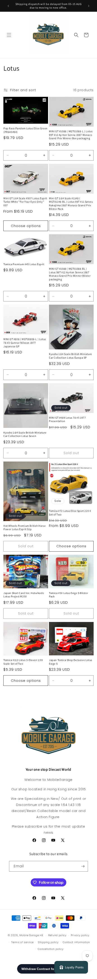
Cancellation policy (50, 949)
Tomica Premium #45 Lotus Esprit (23, 264)
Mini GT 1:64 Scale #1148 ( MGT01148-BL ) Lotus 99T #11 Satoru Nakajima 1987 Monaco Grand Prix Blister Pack (71, 204)
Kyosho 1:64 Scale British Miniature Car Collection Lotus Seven (24, 434)
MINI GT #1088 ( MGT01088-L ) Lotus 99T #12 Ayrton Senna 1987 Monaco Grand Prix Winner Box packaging (70, 135)
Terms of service (22, 942)
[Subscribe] (83, 866)
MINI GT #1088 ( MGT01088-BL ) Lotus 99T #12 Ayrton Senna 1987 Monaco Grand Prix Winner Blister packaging (69, 274)
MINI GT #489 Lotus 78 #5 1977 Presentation (67, 419)
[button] (9, 35)
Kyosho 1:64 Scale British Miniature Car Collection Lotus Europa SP (70, 355)
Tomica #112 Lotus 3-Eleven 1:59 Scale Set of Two (23, 661)
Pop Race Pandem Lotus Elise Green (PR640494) (25, 130)
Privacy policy (80, 935)
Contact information (76, 942)
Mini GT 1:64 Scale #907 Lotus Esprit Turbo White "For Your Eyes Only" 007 (25, 202)
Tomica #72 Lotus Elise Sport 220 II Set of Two (70, 512)
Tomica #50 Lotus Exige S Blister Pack (68, 594)
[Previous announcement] (8, 6)
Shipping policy (48, 942)
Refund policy (57, 935)
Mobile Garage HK (31, 935)
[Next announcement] (89, 6)
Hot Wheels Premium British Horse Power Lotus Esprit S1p (24, 527)
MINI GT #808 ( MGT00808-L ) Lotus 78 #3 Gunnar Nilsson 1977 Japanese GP (24, 342)
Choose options (26, 225)
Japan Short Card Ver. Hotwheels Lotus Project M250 (23, 594)
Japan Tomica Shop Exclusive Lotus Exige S (70, 661)
